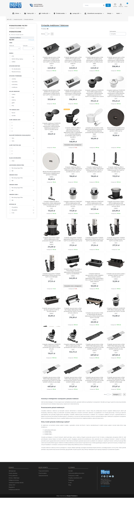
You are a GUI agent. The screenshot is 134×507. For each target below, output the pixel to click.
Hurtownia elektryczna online (76, 473)
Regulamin (12, 487)
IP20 (13, 161)
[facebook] (102, 477)
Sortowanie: (113, 31)
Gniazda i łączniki (17, 19)
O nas (69, 482)
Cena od (11, 45)
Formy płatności (13, 475)
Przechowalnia (42, 473)
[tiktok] (113, 477)
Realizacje (71, 480)
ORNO (13, 62)
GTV (13, 56)
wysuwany (14, 81)
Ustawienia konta (43, 475)
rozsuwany (15, 84)
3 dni (13, 213)
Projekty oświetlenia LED (75, 478)
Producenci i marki (73, 475)
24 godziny (15, 207)
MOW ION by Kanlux (17, 59)
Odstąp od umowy (14, 480)
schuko (14, 115)
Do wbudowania (16, 69)
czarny (13, 94)
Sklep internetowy (66, 496)
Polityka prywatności (14, 489)
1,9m (13, 141)
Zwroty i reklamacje (14, 478)
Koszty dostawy (13, 473)
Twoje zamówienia (44, 471)
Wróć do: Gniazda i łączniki (17, 34)
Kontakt (70, 471)
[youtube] (110, 477)
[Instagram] (107, 477)
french (13, 112)
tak (12, 170)
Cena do (25, 45)
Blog (69, 485)
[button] (108, 5)
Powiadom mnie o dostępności (72, 144)
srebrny (14, 100)
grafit (13, 102)
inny (13, 105)
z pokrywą (14, 87)
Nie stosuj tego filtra (17, 168)
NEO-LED (9, 19)
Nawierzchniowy (16, 71)
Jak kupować (12, 471)
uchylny (14, 79)
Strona (43, 34)
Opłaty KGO (12, 485)
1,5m (13, 138)
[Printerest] (104, 477)
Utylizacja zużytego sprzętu (16, 482)
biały (13, 97)
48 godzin (14, 210)
